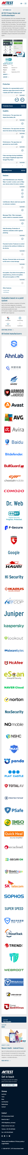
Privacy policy (20, 1141)
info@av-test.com (9, 1126)
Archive (5, 77)
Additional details (7, 330)
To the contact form (8, 1085)
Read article (5, 1060)
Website (5, 74)
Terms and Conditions (8, 1141)
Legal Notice (5, 1143)
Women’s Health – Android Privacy (13, 1048)
